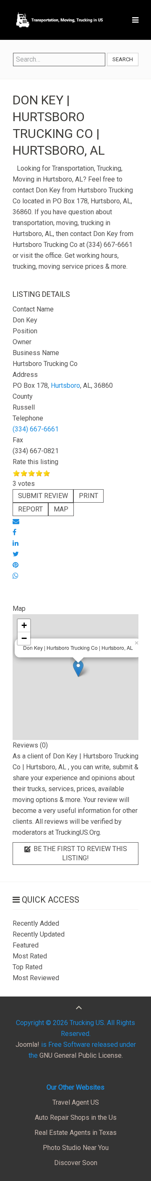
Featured (26, 945)
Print (88, 496)
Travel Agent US (75, 1102)
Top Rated (27, 967)
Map (61, 509)
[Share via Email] (16, 521)
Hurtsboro (65, 385)
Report (30, 509)
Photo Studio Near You (76, 1148)
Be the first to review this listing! (79, 853)
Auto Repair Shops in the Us (76, 1117)
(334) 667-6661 (36, 429)
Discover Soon (75, 1163)
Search (122, 59)
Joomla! (27, 1045)
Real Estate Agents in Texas (75, 1133)
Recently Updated (39, 934)
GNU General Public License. (81, 1055)
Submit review (43, 496)
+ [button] (24, 625)
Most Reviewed (36, 978)
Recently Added (36, 923)
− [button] (24, 638)
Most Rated (30, 956)
